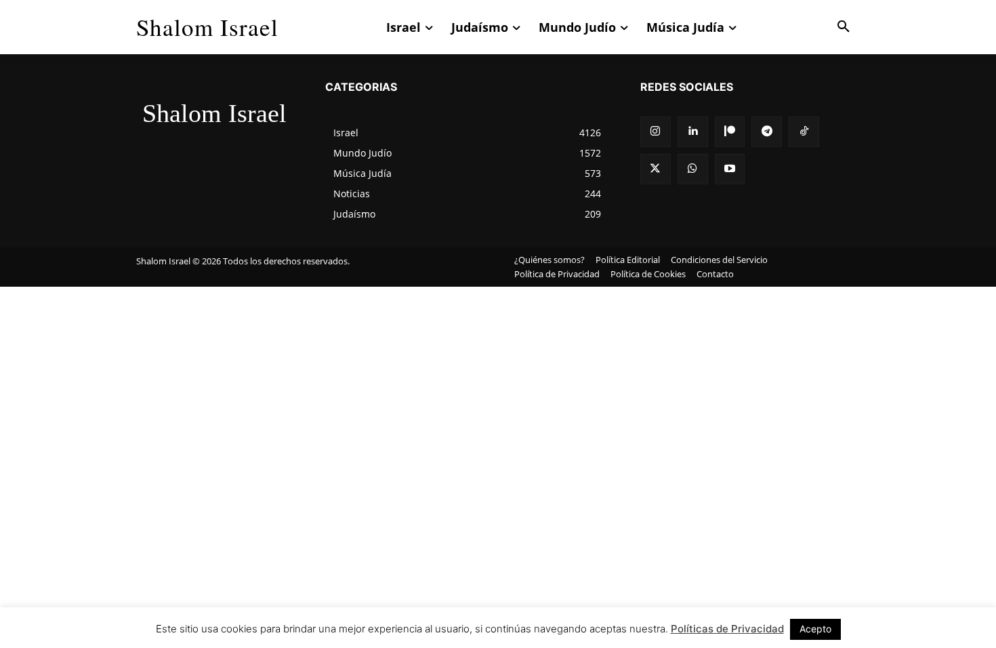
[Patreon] (730, 132)
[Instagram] (655, 132)
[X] (655, 169)
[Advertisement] (498, 388)
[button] (843, 27)
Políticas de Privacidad (727, 628)
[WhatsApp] (693, 169)
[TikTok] (804, 132)
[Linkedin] (693, 132)
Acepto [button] (815, 628)
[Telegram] (766, 132)
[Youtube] (730, 169)
